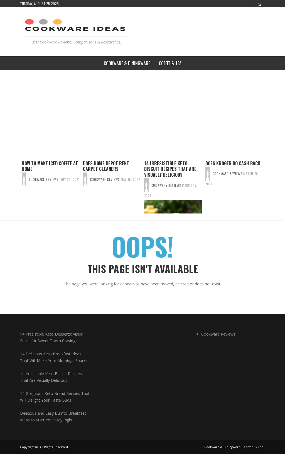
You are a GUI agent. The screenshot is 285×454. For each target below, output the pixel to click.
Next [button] (269, 189)
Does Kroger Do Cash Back (232, 163)
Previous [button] (16, 189)
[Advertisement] (142, 112)
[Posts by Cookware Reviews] (24, 179)
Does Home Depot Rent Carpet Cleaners (106, 166)
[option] (50, 187)
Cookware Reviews (43, 179)
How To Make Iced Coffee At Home (50, 166)
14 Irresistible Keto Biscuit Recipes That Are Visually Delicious (170, 169)
